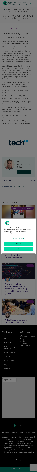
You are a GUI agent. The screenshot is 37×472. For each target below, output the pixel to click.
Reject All (18, 243)
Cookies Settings (18, 238)
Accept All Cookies (18, 249)
